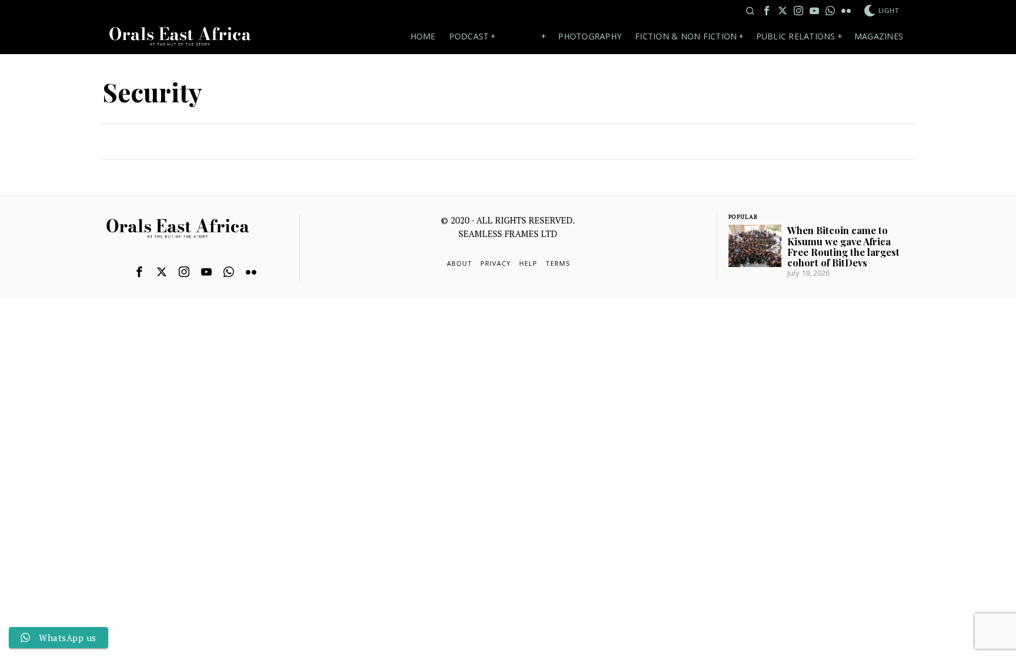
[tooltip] (767, 11)
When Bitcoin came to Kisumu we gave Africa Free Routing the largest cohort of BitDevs (843, 246)
